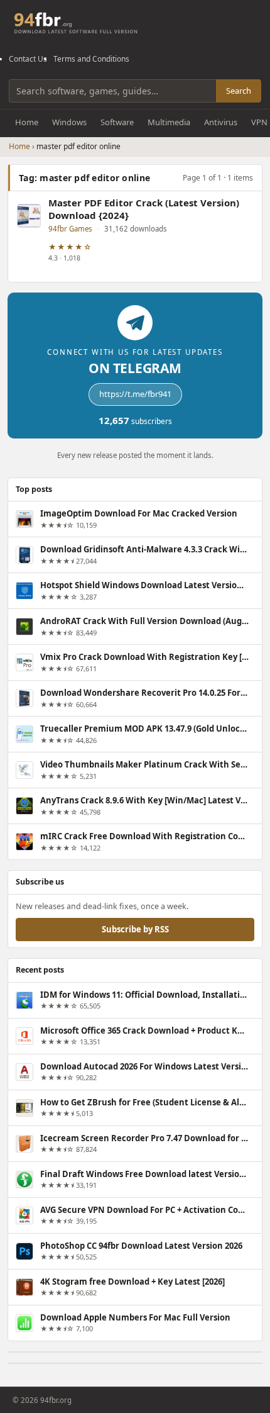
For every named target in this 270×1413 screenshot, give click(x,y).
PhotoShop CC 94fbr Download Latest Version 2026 (141, 1245)
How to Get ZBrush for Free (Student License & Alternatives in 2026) (144, 1102)
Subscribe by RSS (135, 929)
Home (26, 122)
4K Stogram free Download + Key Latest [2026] (132, 1281)
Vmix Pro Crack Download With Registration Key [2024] (144, 656)
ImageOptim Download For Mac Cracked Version (138, 513)
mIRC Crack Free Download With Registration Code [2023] (144, 836)
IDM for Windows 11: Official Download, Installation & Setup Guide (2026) (144, 994)
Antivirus (220, 122)
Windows (69, 122)
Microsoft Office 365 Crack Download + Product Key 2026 (144, 1030)
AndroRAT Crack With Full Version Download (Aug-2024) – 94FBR (144, 621)
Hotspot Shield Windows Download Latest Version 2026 (144, 585)
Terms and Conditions (91, 58)
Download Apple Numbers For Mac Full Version (135, 1317)
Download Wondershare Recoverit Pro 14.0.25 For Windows (144, 692)
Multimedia (169, 122)
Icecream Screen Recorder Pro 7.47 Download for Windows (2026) (144, 1138)
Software (117, 122)
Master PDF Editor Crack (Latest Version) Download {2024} (143, 209)
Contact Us (28, 58)
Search (238, 90)
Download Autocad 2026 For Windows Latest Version (144, 1066)
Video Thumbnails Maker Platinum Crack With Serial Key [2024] (144, 764)
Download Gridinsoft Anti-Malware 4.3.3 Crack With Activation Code (144, 549)
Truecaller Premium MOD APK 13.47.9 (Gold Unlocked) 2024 (144, 728)
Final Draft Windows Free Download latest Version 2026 (144, 1174)
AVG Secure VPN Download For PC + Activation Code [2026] (144, 1209)
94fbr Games (70, 228)
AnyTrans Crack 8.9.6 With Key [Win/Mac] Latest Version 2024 (144, 800)
